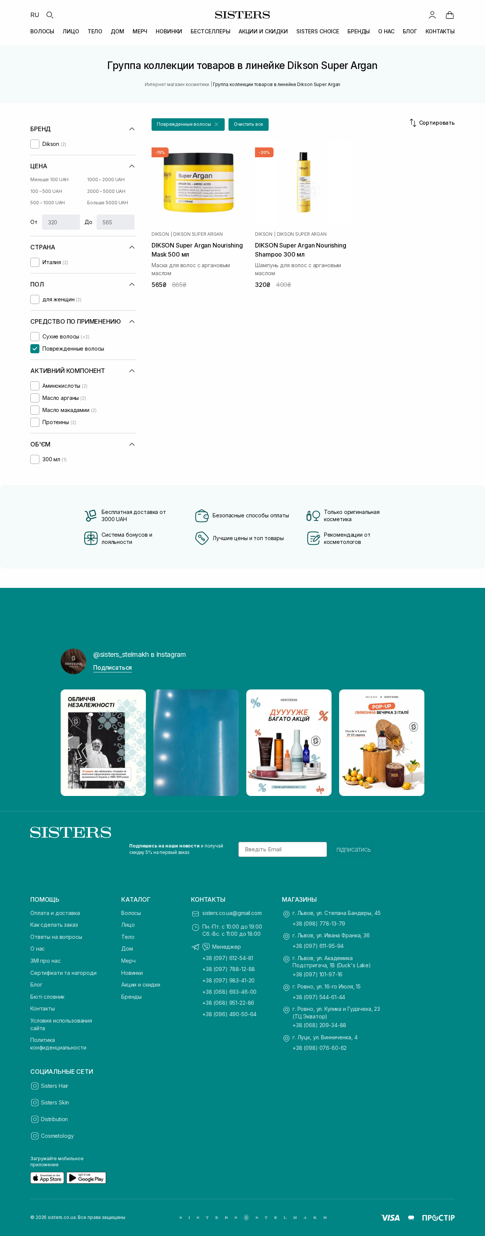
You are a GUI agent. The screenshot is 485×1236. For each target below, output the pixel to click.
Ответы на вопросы (56, 937)
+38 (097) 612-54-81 (227, 958)
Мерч (128, 960)
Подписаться (112, 667)
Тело (127, 937)
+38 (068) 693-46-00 (229, 991)
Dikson (160, 234)
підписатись (353, 849)
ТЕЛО (95, 31)
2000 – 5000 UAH (106, 191)
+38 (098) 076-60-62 (320, 1048)
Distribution (54, 1119)
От (34, 222)
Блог (36, 984)
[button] (188, 124)
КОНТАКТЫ (440, 31)
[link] (450, 15)
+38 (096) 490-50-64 (229, 1014)
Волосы (131, 913)
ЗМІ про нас (45, 960)
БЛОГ (410, 31)
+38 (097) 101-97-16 (318, 974)
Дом (127, 948)
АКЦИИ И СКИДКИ (263, 31)
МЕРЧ (140, 31)
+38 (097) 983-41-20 (228, 980)
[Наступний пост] (411, 742)
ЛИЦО (71, 31)
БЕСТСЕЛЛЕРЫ (210, 31)
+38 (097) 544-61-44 (319, 997)
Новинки (132, 973)
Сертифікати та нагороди (63, 973)
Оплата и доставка (55, 913)
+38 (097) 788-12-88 (228, 969)
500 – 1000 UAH (47, 202)
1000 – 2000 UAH (106, 179)
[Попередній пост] (73, 742)
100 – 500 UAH (46, 191)
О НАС (386, 31)
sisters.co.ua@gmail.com (232, 913)
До (88, 222)
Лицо (128, 924)
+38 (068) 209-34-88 (319, 1025)
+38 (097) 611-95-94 (318, 946)
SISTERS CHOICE (317, 31)
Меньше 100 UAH (49, 179)
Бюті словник (47, 996)
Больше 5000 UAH (107, 202)
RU (34, 15)
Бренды (131, 996)
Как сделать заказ (54, 924)
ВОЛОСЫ (42, 31)
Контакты (42, 1008)
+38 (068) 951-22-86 (228, 1002)
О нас (37, 948)
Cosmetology (57, 1136)
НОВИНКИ (169, 31)
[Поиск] (50, 15)
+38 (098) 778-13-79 (319, 923)
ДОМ (117, 31)
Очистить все (249, 124)
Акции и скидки (140, 984)
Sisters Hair (54, 1085)
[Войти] (432, 15)
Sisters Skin (55, 1102)
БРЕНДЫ (358, 31)
